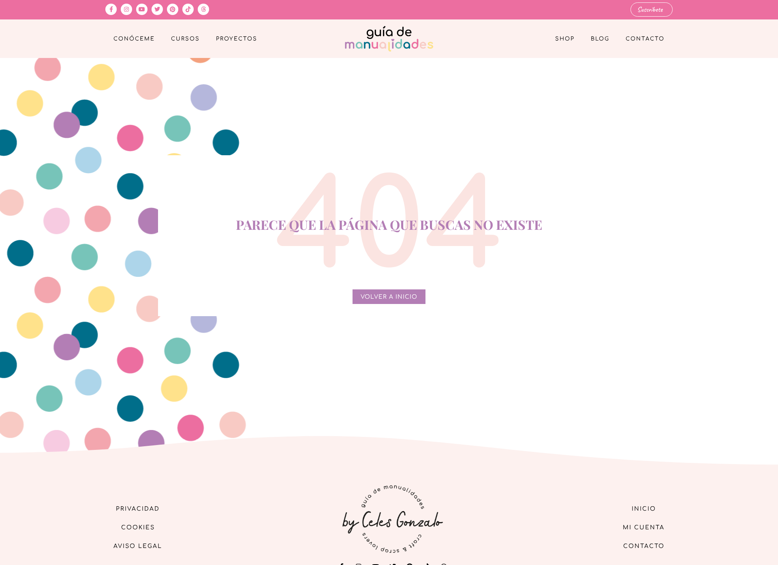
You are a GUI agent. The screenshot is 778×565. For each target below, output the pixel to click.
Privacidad (138, 509)
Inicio (644, 509)
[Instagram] (126, 9)
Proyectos (236, 39)
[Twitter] (157, 9)
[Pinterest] (172, 9)
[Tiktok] (188, 9)
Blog (600, 39)
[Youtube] (141, 9)
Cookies (138, 527)
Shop (565, 39)
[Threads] (203, 9)
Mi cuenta (644, 527)
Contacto (645, 39)
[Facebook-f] (111, 9)
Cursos (185, 39)
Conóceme (134, 39)
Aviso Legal (137, 546)
